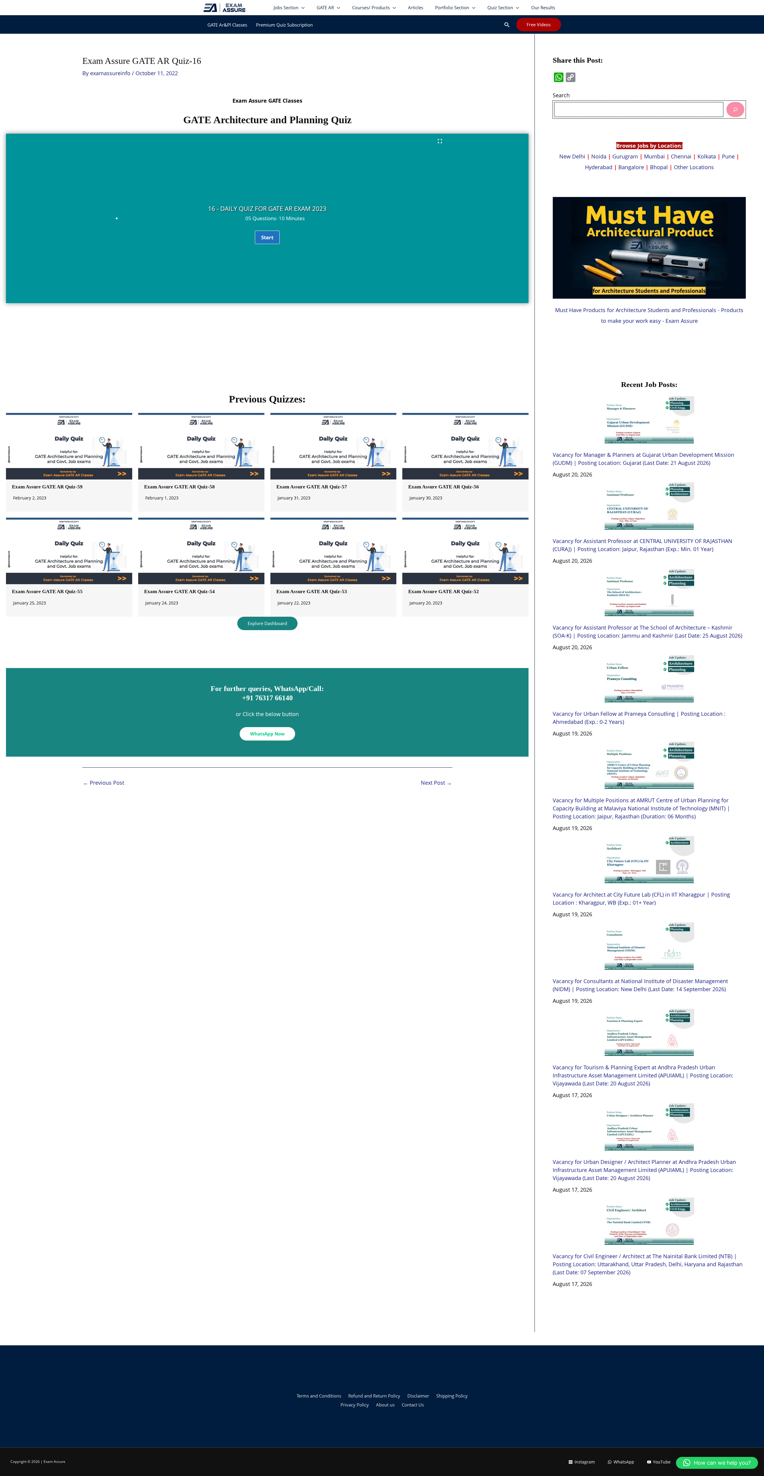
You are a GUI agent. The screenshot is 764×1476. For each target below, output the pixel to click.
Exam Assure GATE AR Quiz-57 (311, 487)
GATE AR (325, 7)
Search (561, 95)
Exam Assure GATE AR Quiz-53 (311, 591)
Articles (415, 7)
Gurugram (625, 156)
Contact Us (413, 1405)
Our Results (543, 7)
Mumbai (654, 156)
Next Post (436, 782)
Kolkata (706, 156)
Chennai (681, 156)
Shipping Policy (452, 1396)
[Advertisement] (267, 351)
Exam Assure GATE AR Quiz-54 (179, 591)
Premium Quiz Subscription (284, 25)
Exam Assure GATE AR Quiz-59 (47, 487)
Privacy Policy (355, 1405)
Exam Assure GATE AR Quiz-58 (179, 487)
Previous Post (103, 782)
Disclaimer (418, 1396)
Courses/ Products (371, 7)
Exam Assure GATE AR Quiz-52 (443, 591)
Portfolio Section (452, 7)
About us (385, 1405)
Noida (598, 156)
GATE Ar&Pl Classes (227, 25)
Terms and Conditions (319, 1396)
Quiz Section (500, 7)
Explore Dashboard (267, 623)
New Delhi (573, 156)
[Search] (735, 109)
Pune (728, 156)
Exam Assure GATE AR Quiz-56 (443, 487)
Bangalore (631, 167)
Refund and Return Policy (374, 1396)
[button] (506, 24)
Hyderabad (598, 167)
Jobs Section (286, 7)
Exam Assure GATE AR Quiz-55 (47, 591)
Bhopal (659, 167)
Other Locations (694, 167)
